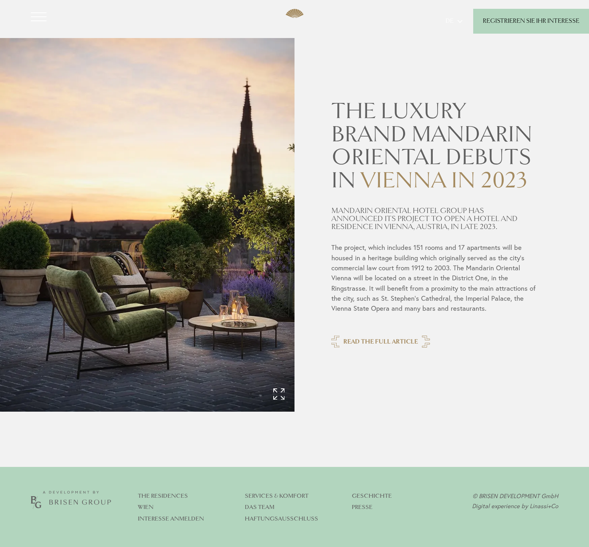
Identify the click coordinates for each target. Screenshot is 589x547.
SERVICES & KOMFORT (277, 496)
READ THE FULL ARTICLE (380, 342)
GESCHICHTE (372, 496)
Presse (362, 507)
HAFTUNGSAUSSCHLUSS (281, 519)
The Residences (163, 496)
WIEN (145, 507)
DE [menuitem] (450, 21)
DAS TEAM (259, 507)
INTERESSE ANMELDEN (171, 519)
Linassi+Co (544, 506)
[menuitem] (454, 21)
